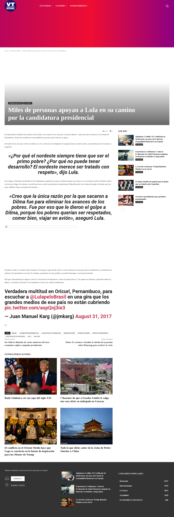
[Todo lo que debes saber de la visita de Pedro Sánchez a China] (86, 426)
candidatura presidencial (29, 333)
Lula (29, 336)
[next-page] (123, 209)
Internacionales (15, 51)
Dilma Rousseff (69, 333)
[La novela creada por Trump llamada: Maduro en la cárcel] (126, 170)
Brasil (14, 333)
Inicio (6, 51)
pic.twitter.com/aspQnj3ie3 (35, 308)
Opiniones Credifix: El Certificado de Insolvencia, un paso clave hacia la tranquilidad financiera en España (150, 139)
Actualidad (8, 393)
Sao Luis (37, 336)
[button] (167, 6)
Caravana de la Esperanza (51, 333)
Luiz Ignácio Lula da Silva (15, 336)
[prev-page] (119, 209)
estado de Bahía (84, 333)
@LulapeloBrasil (48, 297)
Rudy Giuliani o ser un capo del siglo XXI (28, 397)
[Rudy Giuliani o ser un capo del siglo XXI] (31, 376)
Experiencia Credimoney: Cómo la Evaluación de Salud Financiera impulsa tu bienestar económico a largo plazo (151, 154)
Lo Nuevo (27, 103)
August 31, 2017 (93, 316)
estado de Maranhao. (100, 333)
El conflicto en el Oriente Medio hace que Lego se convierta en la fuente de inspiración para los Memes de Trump (29, 451)
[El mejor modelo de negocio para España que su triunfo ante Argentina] (126, 185)
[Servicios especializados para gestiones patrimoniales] (126, 200)
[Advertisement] (87, 29)
